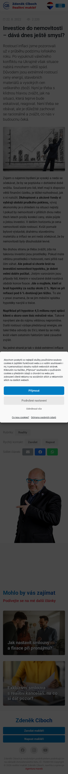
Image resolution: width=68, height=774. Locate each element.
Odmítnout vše (34, 408)
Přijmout (34, 390)
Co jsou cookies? (20, 417)
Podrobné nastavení (34, 400)
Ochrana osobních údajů (43, 417)
